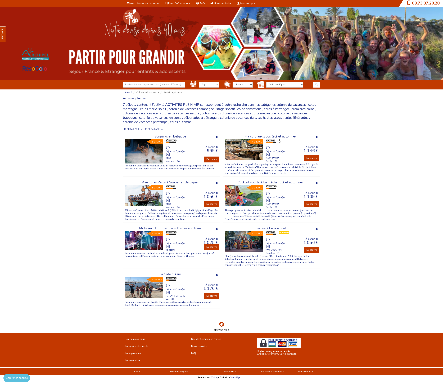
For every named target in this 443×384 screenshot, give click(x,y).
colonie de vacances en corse (160, 117)
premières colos (302, 109)
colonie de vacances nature (179, 113)
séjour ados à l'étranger (201, 117)
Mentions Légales (179, 371)
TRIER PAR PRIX (131, 129)
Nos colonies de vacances (144, 3)
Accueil (128, 92)
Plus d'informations (179, 3)
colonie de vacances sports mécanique (248, 113)
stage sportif (225, 109)
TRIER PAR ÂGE (152, 129)
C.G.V (137, 371)
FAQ (202, 3)
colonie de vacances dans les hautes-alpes (251, 117)
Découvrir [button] (211, 159)
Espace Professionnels (272, 371)
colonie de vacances (291, 104)
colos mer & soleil (153, 109)
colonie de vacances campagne (191, 109)
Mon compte (247, 3)
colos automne (181, 122)
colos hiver (210, 113)
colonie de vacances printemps (145, 122)
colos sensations (249, 109)
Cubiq (214, 377)
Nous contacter (306, 371)
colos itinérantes (296, 117)
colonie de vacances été (140, 113)
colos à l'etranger (276, 109)
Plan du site (230, 371)
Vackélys (235, 377)
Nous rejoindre (222, 3)
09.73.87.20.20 (426, 3)
